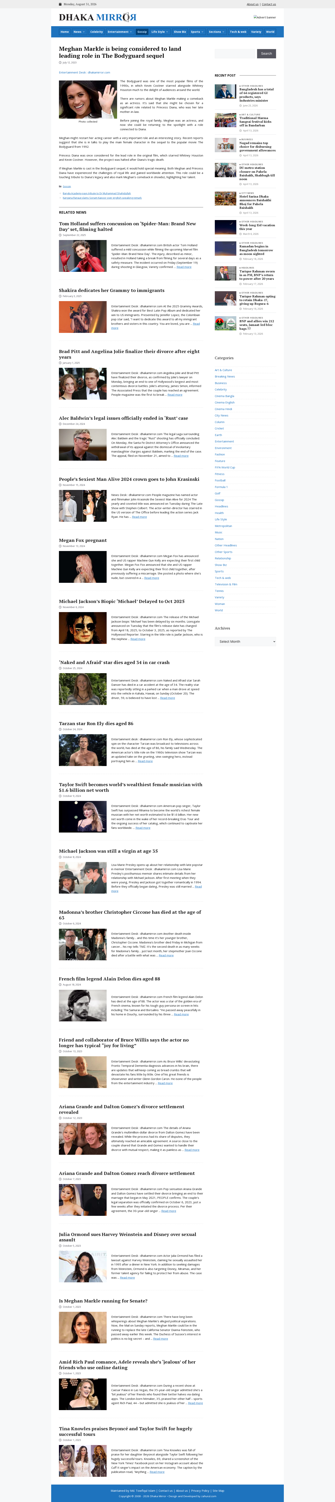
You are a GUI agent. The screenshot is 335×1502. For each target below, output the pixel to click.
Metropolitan (223, 526)
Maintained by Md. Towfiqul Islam (133, 1490)
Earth (218, 435)
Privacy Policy (200, 1490)
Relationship (223, 558)
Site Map (218, 1490)
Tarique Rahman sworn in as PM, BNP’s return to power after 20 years (257, 275)
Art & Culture (250, 114)
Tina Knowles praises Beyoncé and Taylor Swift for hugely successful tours (125, 1431)
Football (220, 480)
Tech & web (238, 32)
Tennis (219, 591)
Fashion (220, 454)
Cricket (219, 428)
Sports (195, 32)
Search (266, 53)
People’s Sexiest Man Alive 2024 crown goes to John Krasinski (129, 479)
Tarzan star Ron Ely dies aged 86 (96, 723)
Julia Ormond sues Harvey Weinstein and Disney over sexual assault (127, 1237)
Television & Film (226, 584)
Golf (217, 493)
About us (253, 4)
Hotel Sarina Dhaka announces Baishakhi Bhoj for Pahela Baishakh (255, 202)
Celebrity (96, 32)
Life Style (158, 32)
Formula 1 (221, 487)
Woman (220, 604)
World (270, 32)
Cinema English (225, 402)
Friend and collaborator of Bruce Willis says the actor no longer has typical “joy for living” (124, 1043)
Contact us (269, 4)
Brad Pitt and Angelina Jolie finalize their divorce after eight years (129, 354)
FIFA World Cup (225, 467)
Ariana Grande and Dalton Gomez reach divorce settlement (127, 1173)
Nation (219, 539)
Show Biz (180, 32)
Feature (220, 461)
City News (247, 193)
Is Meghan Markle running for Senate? (103, 1301)
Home (65, 32)
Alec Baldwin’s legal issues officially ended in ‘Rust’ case (123, 418)
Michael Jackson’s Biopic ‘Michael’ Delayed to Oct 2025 (122, 601)
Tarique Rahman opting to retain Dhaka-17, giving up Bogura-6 (257, 300)
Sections (215, 32)
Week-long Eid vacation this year (257, 227)
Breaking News (225, 376)
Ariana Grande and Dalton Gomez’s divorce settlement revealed (121, 1109)
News (77, 32)
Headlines (247, 267)
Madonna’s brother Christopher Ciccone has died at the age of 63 (130, 915)
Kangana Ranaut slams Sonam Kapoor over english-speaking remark (102, 198)
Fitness (219, 474)
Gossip (142, 32)
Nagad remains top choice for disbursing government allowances (257, 146)
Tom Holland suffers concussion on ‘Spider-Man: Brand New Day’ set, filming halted (127, 226)
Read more (184, 267)
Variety (256, 32)
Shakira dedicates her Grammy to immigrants (111, 290)
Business (247, 139)
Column (219, 422)
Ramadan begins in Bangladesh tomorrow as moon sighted (256, 250)
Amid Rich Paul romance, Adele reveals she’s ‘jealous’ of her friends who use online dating (127, 1365)
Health (219, 513)
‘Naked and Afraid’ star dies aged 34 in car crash (114, 662)
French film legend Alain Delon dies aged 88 (109, 979)
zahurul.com (208, 1496)
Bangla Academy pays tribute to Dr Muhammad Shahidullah (97, 193)
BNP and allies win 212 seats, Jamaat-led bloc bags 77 (256, 325)
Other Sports (223, 552)
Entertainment (118, 32)
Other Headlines (252, 85)
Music (218, 532)
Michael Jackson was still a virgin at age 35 (108, 851)
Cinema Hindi (223, 409)
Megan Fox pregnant (83, 540)
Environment (223, 448)
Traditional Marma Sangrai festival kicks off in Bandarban (255, 121)
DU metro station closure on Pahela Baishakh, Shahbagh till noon (257, 173)
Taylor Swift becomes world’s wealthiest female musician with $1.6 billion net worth (130, 787)
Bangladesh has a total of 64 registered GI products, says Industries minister (256, 95)
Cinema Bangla (224, 396)
